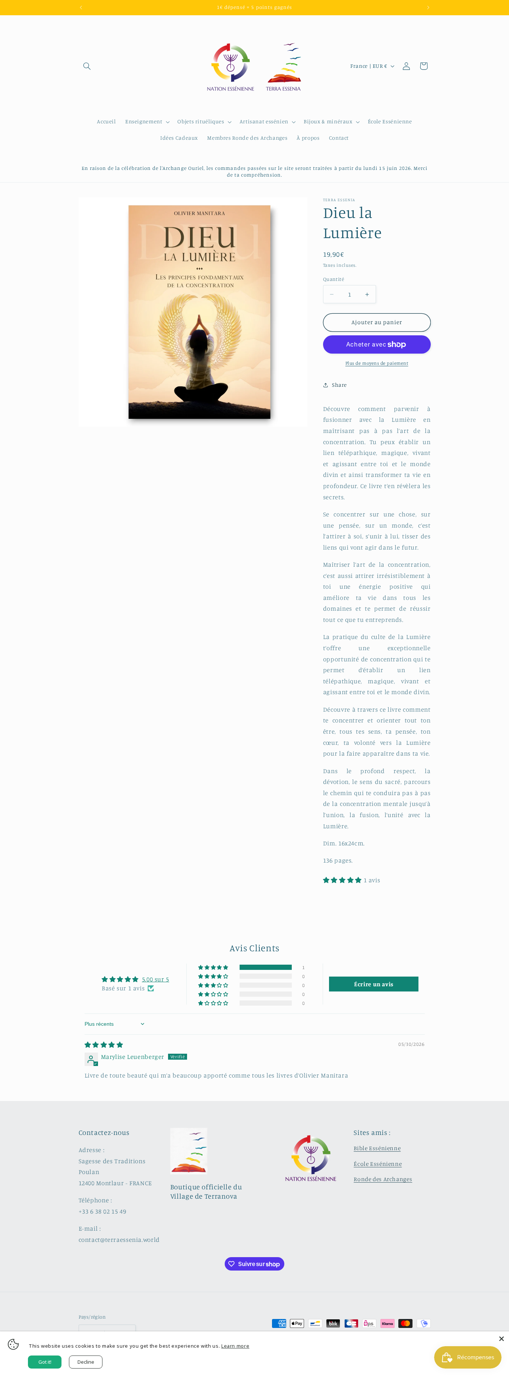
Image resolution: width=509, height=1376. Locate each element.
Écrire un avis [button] (373, 984)
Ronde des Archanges (383, 1179)
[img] (104, 1044)
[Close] (501, 1338)
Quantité (333, 279)
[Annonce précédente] (81, 7)
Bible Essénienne (377, 1148)
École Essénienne (378, 1163)
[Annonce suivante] (428, 7)
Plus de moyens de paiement (376, 363)
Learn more (235, 1345)
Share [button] (339, 385)
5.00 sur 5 (155, 979)
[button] (87, 66)
